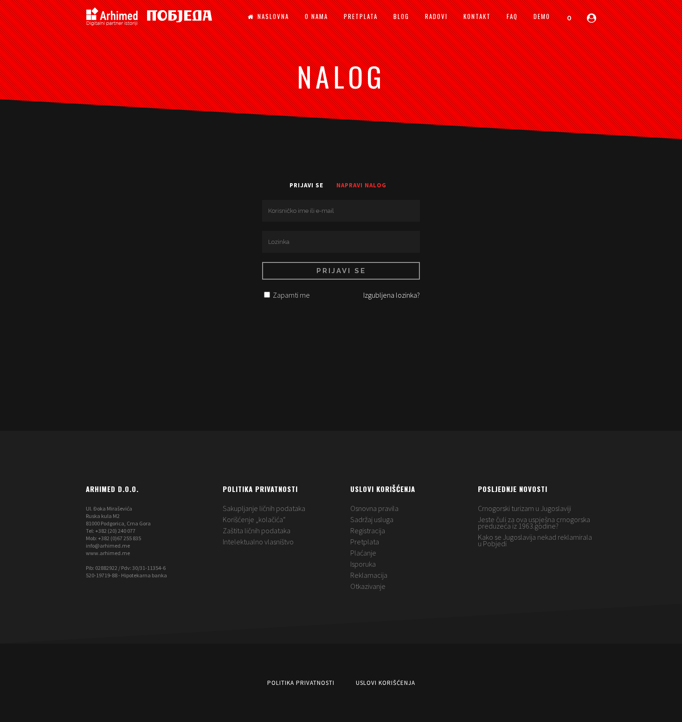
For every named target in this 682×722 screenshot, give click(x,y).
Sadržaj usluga (371, 519)
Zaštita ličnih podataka (256, 530)
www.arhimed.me (108, 552)
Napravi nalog (361, 185)
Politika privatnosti (301, 683)
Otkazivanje (368, 586)
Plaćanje (363, 552)
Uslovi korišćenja (385, 683)
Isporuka (363, 564)
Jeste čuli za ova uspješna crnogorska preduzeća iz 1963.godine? (534, 522)
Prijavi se (306, 185)
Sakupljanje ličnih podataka (264, 508)
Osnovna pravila (374, 508)
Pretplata (364, 541)
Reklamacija (368, 575)
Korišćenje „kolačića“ (254, 519)
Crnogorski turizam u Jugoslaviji (524, 508)
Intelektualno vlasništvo (258, 541)
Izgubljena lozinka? (391, 295)
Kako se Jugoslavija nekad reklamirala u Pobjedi (535, 540)
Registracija (367, 530)
